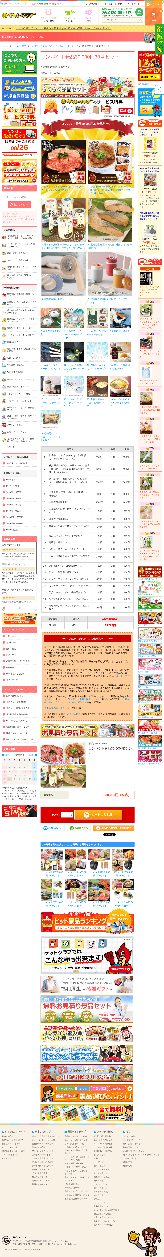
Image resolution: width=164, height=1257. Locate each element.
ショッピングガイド (15, 1131)
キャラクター (99, 1195)
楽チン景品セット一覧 (74, 1144)
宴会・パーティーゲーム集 (43, 1140)
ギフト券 (6, 222)
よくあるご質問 (70, 714)
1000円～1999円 (13, 492)
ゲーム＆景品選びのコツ (42, 1158)
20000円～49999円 (14, 523)
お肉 (27, 216)
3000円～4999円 (13, 505)
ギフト (129, 1131)
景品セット (17, 213)
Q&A (120, 4)
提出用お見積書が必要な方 (17, 727)
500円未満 (22, 219)
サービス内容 (129, 1136)
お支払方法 (11, 642)
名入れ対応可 (99, 1155)
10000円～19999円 (14, 517)
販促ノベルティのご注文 (16, 733)
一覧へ (19, 608)
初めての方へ (7, 1136)
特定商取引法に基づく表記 (13, 1151)
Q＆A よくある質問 (10, 1155)
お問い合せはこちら (15, 696)
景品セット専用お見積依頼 (17, 708)
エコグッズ (98, 1162)
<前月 (7, 755)
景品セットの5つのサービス (77, 1191)
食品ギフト (128, 1166)
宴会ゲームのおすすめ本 (42, 1144)
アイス (31, 219)
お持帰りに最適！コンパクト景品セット (51, 46)
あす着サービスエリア (13, 154)
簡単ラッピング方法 (40, 1180)
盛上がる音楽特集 (39, 1177)
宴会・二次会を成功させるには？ (46, 1136)
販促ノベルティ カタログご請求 (20, 739)
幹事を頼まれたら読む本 (42, 1166)
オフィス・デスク (101, 1169)
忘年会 (21, 216)
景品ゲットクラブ (77, 1131)
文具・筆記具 (99, 1166)
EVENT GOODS (15, 37)
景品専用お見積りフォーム (76, 1199)
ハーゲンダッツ (9, 219)
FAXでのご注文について (16, 721)
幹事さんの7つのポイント (43, 1155)
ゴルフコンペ (99, 1203)
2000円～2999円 (13, 498)
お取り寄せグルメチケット (134, 1151)
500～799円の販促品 (103, 1147)
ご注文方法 (11, 636)
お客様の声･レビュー (11, 1144)
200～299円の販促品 (103, 1144)
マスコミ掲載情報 (9, 1147)
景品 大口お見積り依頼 (16, 702)
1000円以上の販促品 (103, 1151)
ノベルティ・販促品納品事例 (106, 1210)
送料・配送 (11, 649)
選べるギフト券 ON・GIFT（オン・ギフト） (142, 1155)
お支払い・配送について (12, 1140)
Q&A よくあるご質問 (15, 674)
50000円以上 (12, 530)
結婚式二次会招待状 (40, 1169)
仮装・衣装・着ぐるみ (74, 1163)
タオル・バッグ (100, 1184)
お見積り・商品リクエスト (105, 1221)
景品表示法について (102, 1206)
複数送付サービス (131, 1147)
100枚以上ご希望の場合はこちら (83, 699)
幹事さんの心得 (38, 1147)
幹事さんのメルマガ (40, 1184)
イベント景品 (38, 37)
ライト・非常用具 (101, 1192)
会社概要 (108, 4)
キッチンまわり (100, 1173)
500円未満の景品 (72, 1184)
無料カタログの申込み (103, 1225)
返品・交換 (11, 655)
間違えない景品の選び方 (42, 1162)
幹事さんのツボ (43, 1131)
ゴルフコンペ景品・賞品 (75, 1167)
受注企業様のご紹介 (102, 1214)
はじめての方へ (92, 4)
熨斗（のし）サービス (132, 1144)
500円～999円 (12, 486)
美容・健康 (98, 1180)
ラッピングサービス (131, 1140)
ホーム (5, 46)
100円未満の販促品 (102, 1136)
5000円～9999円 (13, 511)
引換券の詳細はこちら (57, 708)
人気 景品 (7, 213)
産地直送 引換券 (10, 216)
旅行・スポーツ (100, 1188)
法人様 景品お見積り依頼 (17, 714)
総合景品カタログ (72, 1187)
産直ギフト (128, 1162)
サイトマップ (133, 4)
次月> (31, 755)
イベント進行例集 (39, 1173)
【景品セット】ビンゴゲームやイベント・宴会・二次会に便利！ (77, 1150)
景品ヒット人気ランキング (76, 1140)
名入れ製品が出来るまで (104, 1217)
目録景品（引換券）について (77, 1195)
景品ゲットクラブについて (76, 1136)
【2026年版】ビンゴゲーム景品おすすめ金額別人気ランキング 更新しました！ (56, 28)
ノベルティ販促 (105, 1131)
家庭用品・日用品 (101, 1177)
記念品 (97, 1199)
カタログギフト (130, 1158)
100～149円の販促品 (103, 1140)
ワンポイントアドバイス (42, 1151)
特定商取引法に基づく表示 (17, 661)
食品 (96, 1158)
